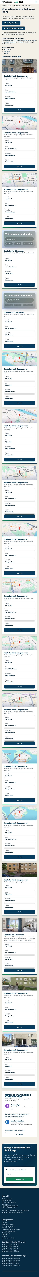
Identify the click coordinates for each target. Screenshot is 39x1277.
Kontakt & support (7, 1224)
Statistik (4, 1234)
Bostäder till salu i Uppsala (10, 1250)
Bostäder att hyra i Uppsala (10, 1263)
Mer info (19, 110)
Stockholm (16, 5)
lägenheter (27, 40)
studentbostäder (10, 42)
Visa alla (20, 1134)
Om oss (4, 1222)
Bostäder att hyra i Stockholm (11, 1258)
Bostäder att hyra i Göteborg (11, 1260)
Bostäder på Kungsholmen (14, 1116)
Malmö (6, 53)
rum (3, 42)
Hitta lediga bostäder (11, 23)
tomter (21, 42)
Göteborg (7, 51)
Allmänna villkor (7, 1228)
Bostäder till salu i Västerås (10, 1251)
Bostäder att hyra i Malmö (10, 1262)
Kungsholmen (26, 5)
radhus (34, 40)
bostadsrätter (9, 40)
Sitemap (4, 1236)
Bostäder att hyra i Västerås (11, 1265)
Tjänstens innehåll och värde (11, 1229)
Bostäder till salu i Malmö (10, 1248)
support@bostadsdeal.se (10, 1206)
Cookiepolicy (6, 1233)
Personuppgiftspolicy (8, 1231)
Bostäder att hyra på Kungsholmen (16, 1114)
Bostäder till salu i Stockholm (11, 1245)
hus (22, 40)
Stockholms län (7, 5)
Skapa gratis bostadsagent (13, 28)
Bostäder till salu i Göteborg (11, 1246)
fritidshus (18, 40)
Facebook (3, 1215)
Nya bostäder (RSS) (8, 1238)
